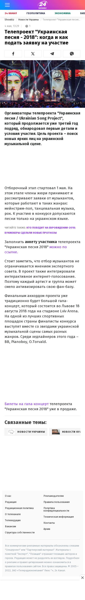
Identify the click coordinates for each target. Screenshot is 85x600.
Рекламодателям (53, 495)
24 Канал (11, 13)
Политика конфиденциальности (56, 509)
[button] (13, 53)
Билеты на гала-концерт (27, 404)
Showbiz (10, 19)
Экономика (63, 13)
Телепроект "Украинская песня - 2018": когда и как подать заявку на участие (61, 19)
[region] (42, 590)
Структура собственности (20, 532)
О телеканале (13, 514)
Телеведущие (13, 520)
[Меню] (7, 5)
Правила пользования (56, 501)
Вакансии (10, 526)
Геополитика (35, 13)
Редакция (10, 501)
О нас (8, 495)
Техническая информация (58, 516)
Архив (46, 528)
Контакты (49, 522)
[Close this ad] (82, 577)
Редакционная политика (19, 508)
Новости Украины (28, 19)
